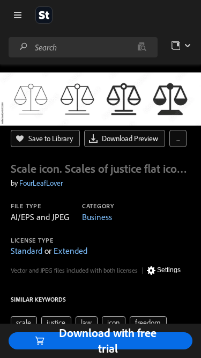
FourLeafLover (41, 183)
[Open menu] (18, 15)
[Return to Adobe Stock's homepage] (44, 15)
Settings (169, 270)
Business (97, 216)
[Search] (23, 47)
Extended (70, 250)
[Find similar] (141, 47)
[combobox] (83, 47)
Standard (26, 250)
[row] (24, 322)
